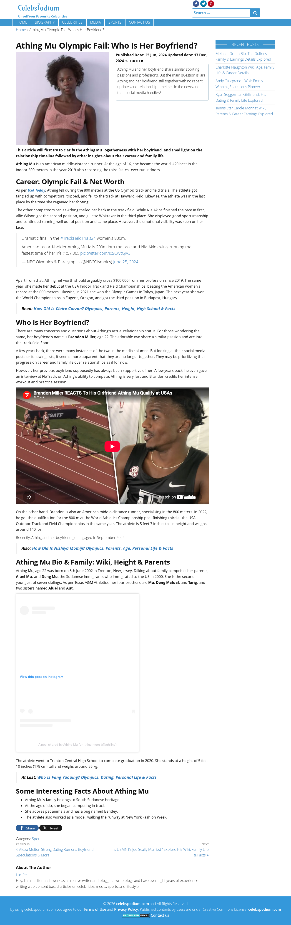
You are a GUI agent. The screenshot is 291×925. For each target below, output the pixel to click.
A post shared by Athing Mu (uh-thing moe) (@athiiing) (77, 744)
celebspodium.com (132, 903)
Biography (45, 22)
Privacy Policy (126, 909)
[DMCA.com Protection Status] (136, 915)
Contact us (139, 22)
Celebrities (72, 22)
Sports (114, 22)
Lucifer (136, 61)
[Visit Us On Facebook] (196, 3)
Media (95, 22)
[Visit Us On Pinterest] (211, 3)
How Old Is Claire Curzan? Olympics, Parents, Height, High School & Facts (105, 308)
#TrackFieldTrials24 (78, 238)
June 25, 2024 (125, 261)
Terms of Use (95, 909)
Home (22, 22)
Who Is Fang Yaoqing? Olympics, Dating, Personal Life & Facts (97, 777)
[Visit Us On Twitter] (203, 3)
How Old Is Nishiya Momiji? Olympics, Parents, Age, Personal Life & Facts (102, 548)
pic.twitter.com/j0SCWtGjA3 (105, 253)
